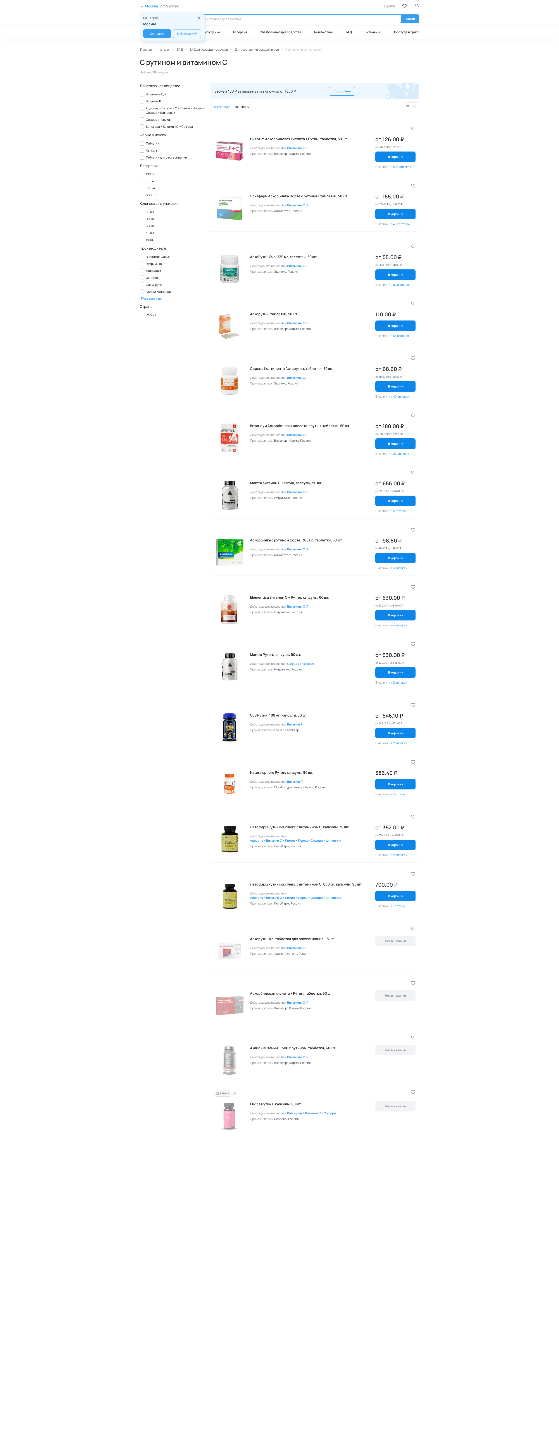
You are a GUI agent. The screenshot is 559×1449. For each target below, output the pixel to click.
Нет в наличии (395, 941)
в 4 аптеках (399, 625)
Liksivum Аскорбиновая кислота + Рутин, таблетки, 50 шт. (299, 138)
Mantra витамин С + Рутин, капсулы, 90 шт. (286, 483)
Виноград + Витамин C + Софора (311, 1113)
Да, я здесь (157, 33)
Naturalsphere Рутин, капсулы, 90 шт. (281, 772)
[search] (290, 18)
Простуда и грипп (406, 32)
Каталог (164, 49)
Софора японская (300, 664)
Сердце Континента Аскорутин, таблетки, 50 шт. (291, 368)
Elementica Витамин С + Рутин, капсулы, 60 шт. (289, 597)
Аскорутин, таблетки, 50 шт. (274, 314)
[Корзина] (416, 6)
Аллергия (240, 32)
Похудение (211, 32)
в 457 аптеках (400, 224)
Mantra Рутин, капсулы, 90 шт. (275, 654)
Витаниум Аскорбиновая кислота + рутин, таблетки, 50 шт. (300, 425)
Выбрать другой (187, 33)
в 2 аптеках (399, 682)
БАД (349, 32)
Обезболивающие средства (280, 32)
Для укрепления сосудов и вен (257, 49)
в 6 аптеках (399, 511)
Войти (389, 6)
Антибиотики (323, 32)
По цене (240, 107)
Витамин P (295, 724)
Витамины (372, 32)
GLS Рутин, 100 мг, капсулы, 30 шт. (279, 715)
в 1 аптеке (398, 794)
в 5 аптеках (399, 568)
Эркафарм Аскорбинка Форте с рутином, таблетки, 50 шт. (299, 196)
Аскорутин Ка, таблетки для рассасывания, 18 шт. (292, 938)
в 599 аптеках (401, 167)
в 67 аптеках (400, 285)
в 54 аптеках (400, 336)
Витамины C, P (297, 148)
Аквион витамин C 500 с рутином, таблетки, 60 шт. (293, 1048)
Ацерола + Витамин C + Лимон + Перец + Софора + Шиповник (295, 840)
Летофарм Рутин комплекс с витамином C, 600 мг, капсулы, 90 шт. (306, 884)
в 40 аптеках (400, 396)
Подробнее (342, 91)
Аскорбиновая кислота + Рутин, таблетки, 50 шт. (291, 993)
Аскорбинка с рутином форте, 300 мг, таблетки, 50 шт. (296, 540)
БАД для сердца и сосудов (209, 49)
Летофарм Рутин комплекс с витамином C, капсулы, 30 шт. (299, 827)
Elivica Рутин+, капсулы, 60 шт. (276, 1104)
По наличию (221, 107)
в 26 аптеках (400, 453)
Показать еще (151, 298)
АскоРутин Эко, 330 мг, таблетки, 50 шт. (283, 256)
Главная (146, 49)
